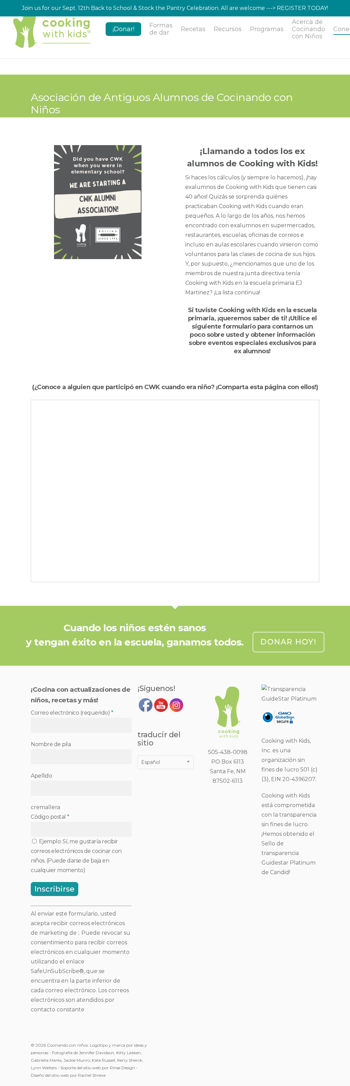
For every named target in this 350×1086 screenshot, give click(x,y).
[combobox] (165, 762)
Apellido (41, 775)
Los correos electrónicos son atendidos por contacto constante (80, 1000)
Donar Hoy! (288, 642)
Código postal (50, 817)
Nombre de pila (51, 744)
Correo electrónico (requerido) (72, 713)
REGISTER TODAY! (302, 8)
